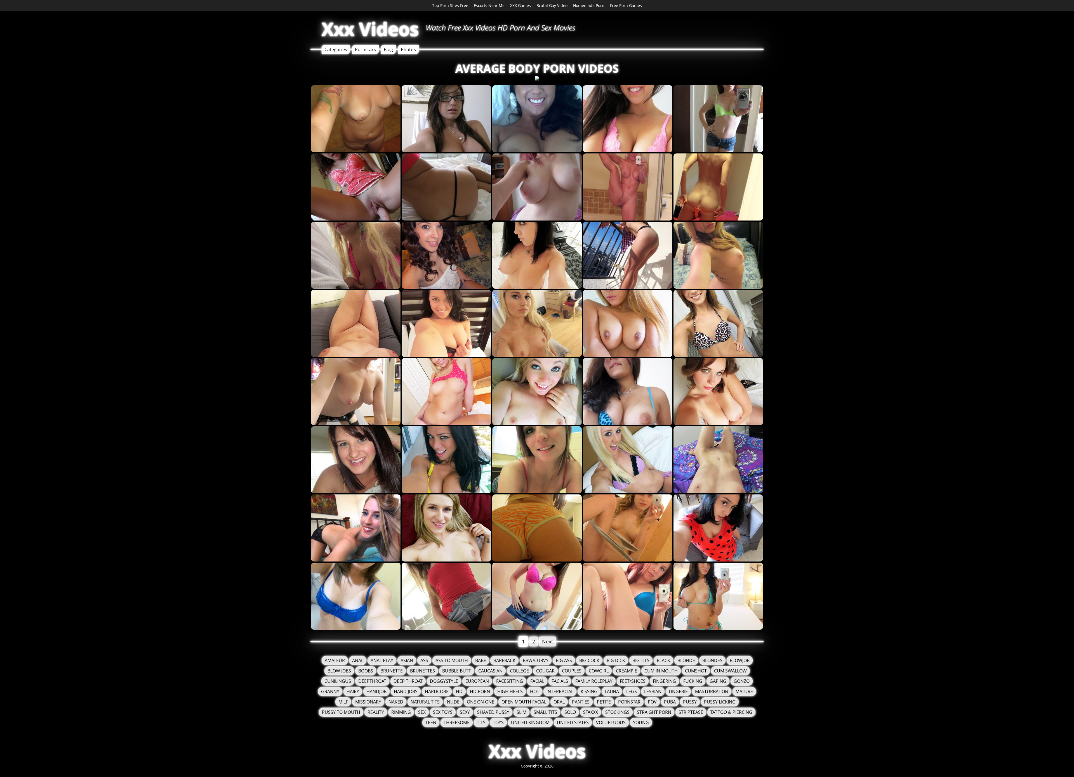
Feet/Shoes (633, 681)
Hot (534, 691)
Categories (335, 49)
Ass (424, 660)
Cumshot (696, 671)
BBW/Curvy (535, 660)
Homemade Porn (588, 5)
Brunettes (422, 671)
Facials (560, 681)
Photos (408, 49)
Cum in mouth (661, 671)
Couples (571, 671)
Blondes (712, 660)
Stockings (617, 712)
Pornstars (365, 49)
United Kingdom (530, 722)
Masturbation (711, 691)
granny (330, 691)
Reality (376, 712)
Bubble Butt (456, 671)
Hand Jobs (406, 691)
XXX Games (520, 5)
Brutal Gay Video (551, 5)
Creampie (626, 671)
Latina (612, 691)
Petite (604, 702)
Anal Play (382, 660)
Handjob (376, 691)
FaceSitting (509, 681)
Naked (395, 702)
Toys (498, 722)
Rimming (401, 712)
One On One (480, 702)
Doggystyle (444, 681)
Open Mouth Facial (523, 702)
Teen (430, 722)
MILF (343, 702)
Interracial (560, 691)
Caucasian (490, 671)
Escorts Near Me (489, 5)
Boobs (365, 671)
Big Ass (564, 660)
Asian (407, 660)
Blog (388, 49)
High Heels (510, 691)
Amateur (335, 660)
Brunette (391, 671)
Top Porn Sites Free (450, 5)
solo (570, 712)
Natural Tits (425, 702)
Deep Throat (408, 681)
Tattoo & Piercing (731, 712)
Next (547, 641)
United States (573, 722)
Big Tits (640, 660)
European (477, 681)
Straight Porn (654, 712)
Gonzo (742, 681)
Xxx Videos (370, 29)
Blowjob (740, 660)
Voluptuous (611, 722)
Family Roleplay (594, 681)
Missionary (368, 702)
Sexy (465, 712)
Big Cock (589, 660)
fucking (692, 681)
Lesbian (652, 691)
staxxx (590, 712)
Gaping (718, 681)
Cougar (545, 671)
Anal (357, 660)
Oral (559, 702)
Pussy (690, 702)
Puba (670, 702)
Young (641, 722)
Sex (422, 712)
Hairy (353, 691)
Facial (537, 681)
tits (481, 722)
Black (663, 660)
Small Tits (545, 712)
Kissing (589, 691)
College (519, 671)
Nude (453, 702)
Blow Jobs (339, 671)
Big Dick (616, 660)
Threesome (457, 722)
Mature (744, 691)
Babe (480, 660)
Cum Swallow (730, 671)
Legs (631, 691)
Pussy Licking (720, 702)
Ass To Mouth (451, 660)
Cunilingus (337, 681)
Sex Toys (443, 712)
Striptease (691, 712)
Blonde (686, 660)
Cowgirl (599, 671)
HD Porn (480, 691)
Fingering (664, 681)
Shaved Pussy (493, 712)
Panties (581, 702)
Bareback (504, 660)
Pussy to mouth (341, 712)
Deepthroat (372, 681)
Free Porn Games (626, 5)
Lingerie (678, 691)
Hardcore (437, 691)
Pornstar (629, 702)
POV (652, 702)
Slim (521, 712)
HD (459, 691)
